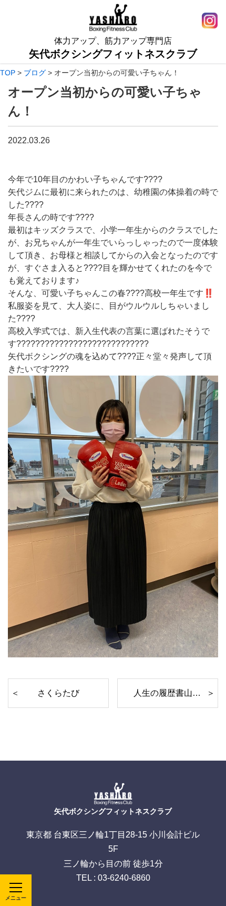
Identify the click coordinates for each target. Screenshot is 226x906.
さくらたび (58, 692)
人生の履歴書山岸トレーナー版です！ (175, 692)
